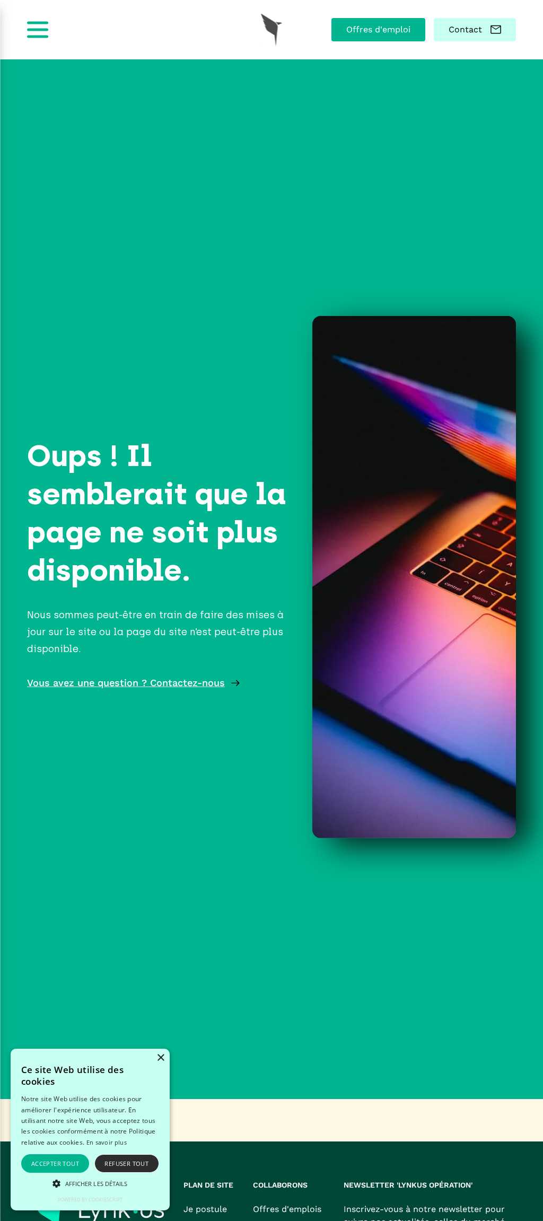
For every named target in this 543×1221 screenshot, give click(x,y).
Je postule (205, 1209)
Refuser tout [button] (126, 1163)
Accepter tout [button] (55, 1163)
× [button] (160, 1058)
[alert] (90, 1129)
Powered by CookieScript (90, 1199)
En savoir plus (106, 1142)
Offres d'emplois (287, 1209)
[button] (90, 1183)
